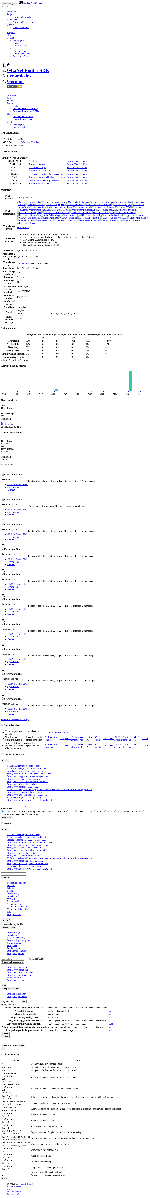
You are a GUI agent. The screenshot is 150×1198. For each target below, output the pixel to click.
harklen (117, 215)
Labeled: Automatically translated (44, 180)
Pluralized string (14, 977)
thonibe (66, 210)
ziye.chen (132, 210)
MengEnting (107, 202)
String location (14, 914)
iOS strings (98, 738)
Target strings (13, 935)
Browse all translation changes (15, 719)
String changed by (15, 953)
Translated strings (37, 164)
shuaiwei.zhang (104, 204)
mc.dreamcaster (61, 212)
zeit (56, 217)
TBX (105, 738)
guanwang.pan (120, 217)
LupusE (97, 215)
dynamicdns (19, 75)
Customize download (23, 119)
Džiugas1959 (89, 210)
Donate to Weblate (21, 56)
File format (6, 808)
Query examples (8, 1004)
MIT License (23, 227)
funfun (74, 217)
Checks (10, 25)
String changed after (16, 994)
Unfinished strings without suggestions (46, 174)
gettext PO (9, 811)
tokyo (41, 204)
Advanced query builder (12, 924)
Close (21, 1045)
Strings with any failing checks (21, 972)
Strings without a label (39, 183)
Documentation (20, 51)
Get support (18, 40)
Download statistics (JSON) (26, 111)
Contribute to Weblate (23, 53)
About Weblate (20, 45)
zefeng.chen (35, 212)
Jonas (50, 220)
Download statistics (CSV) (25, 108)
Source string (13, 893)
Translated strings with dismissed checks (47, 177)
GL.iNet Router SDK (28, 70)
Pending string (13, 948)
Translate (35, 142)
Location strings (14, 943)
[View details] (3, 472)
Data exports (19, 124)
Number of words (15, 904)
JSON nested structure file (57, 732)
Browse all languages (23, 22)
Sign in (10, 35)
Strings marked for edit (39, 170)
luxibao (67, 207)
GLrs (137, 220)
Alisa (77, 215)
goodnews (139, 215)
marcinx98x (72, 220)
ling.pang (83, 202)
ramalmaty (35, 202)
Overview (11, 95)
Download (22, 263)
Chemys (95, 220)
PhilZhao (131, 212)
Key (9, 912)
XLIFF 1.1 (60, 811)
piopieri (61, 204)
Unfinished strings (37, 167)
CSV (62, 738)
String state (12, 945)
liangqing (45, 207)
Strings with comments (17, 969)
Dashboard (12, 11)
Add (41, 959)
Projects (10, 14)
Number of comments (17, 906)
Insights (10, 103)
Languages (12, 19)
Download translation (23, 116)
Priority (10, 888)
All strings (33, 161)
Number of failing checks (18, 909)
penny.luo (44, 210)
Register (11, 32)
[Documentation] (2, 151)
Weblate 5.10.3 (26, 1183)
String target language (17, 951)
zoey (32, 220)
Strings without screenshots (19, 975)
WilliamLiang (55, 215)
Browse (26, 142)
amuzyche (109, 212)
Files (9, 114)
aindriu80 (108, 207)
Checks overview (21, 27)
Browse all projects (22, 17)
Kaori (33, 215)
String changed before (17, 996)
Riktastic (86, 212)
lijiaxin (33, 223)
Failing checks (19, 127)
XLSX (145, 738)
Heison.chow (59, 202)
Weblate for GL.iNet (32, 3)
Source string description (18, 940)
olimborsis (117, 220)
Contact (16, 43)
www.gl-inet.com (25, 197)
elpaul (80, 204)
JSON (68, 738)
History (16, 106)
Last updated (13, 901)
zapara (127, 204)
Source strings (13, 932)
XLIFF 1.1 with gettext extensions (122, 738)
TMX (111, 738)
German (15, 81)
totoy (128, 202)
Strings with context (16, 980)
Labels (10, 890)
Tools (9, 121)
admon (86, 207)
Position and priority (16, 883)
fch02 (111, 210)
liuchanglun (35, 217)
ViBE (128, 207)
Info (9, 98)
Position (11, 885)
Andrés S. (95, 217)
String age (11, 898)
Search (10, 100)
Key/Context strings (16, 937)
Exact (35, 958)
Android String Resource (52, 738)
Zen (85, 161)
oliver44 (144, 217)
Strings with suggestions (18, 967)
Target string (13, 896)
